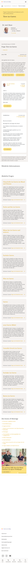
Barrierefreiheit (5, 550)
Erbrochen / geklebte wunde (9, 421)
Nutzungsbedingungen (7, 542)
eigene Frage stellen (8, 75)
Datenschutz (4, 545)
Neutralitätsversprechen (7, 536)
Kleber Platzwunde (7, 437)
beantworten (21, 75)
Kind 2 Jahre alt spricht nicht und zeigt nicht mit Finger (13, 443)
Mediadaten (4, 539)
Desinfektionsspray (7, 423)
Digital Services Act (6, 547)
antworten (8, 106)
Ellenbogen (5, 431)
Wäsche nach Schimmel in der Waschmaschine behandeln (13, 429)
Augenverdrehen (6, 426)
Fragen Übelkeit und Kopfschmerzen (11, 445)
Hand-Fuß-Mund (6, 439)
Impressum (4, 533)
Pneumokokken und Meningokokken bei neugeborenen (11, 435)
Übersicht (5, 50)
